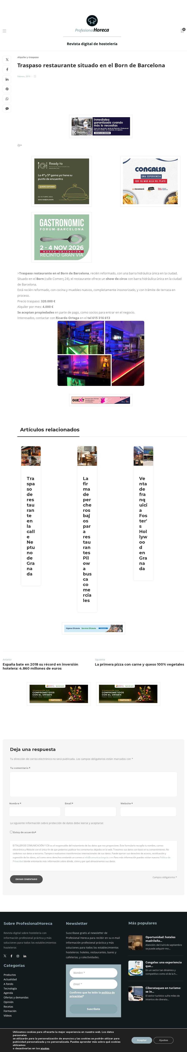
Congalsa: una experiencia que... (164, 964)
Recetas (8, 1006)
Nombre (15, 803)
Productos (10, 975)
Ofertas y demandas (16, 997)
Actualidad (10, 979)
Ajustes (163, 1040)
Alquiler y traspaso (28, 57)
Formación (10, 1011)
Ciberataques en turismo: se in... (163, 990)
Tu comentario (20, 768)
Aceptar (142, 1040)
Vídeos (8, 1015)
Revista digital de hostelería (92, 43)
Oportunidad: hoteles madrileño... (160, 939)
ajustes (45, 1048)
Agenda (8, 993)
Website (127, 803)
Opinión (9, 1002)
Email (69, 803)
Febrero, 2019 (23, 76)
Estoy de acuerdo (24, 832)
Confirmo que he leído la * (92, 994)
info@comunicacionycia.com (98, 857)
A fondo (8, 984)
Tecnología (10, 988)
